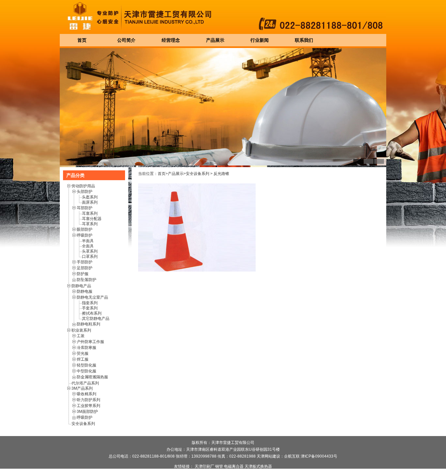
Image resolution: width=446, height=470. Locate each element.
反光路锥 (221, 173)
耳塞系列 (90, 213)
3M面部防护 (87, 411)
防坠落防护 (86, 279)
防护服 (82, 274)
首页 (162, 173)
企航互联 (292, 456)
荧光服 (82, 353)
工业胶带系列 (88, 405)
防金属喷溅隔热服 (92, 377)
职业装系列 (81, 330)
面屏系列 (90, 202)
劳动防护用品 (83, 186)
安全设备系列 (83, 423)
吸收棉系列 (86, 394)
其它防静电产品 (95, 318)
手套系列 (90, 308)
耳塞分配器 (92, 218)
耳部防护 (84, 208)
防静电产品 (81, 286)
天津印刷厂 (204, 466)
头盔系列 (90, 197)
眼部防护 (84, 229)
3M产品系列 (82, 388)
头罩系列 (90, 251)
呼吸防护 (84, 235)
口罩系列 (90, 256)
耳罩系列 (90, 224)
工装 (81, 336)
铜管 (219, 466)
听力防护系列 (88, 400)
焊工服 (82, 359)
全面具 (88, 246)
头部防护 (84, 191)
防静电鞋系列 (88, 324)
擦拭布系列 (92, 313)
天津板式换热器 (258, 466)
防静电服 (84, 291)
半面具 (88, 241)
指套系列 (90, 303)
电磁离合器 (234, 466)
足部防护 (84, 268)
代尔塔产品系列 (85, 383)
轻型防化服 (86, 365)
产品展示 (175, 173)
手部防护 (84, 262)
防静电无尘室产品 (92, 297)
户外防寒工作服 (90, 341)
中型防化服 (86, 371)
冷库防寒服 (86, 347)
